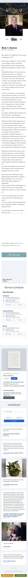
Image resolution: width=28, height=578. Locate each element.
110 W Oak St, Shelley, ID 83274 (13, 302)
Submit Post (14, 420)
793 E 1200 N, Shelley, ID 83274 (13, 331)
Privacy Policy (10, 572)
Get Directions (8, 304)
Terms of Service (18, 572)
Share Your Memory (8, 397)
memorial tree (18, 243)
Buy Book (14, 378)
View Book (6, 378)
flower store (17, 245)
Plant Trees (20, 304)
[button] (14, 468)
